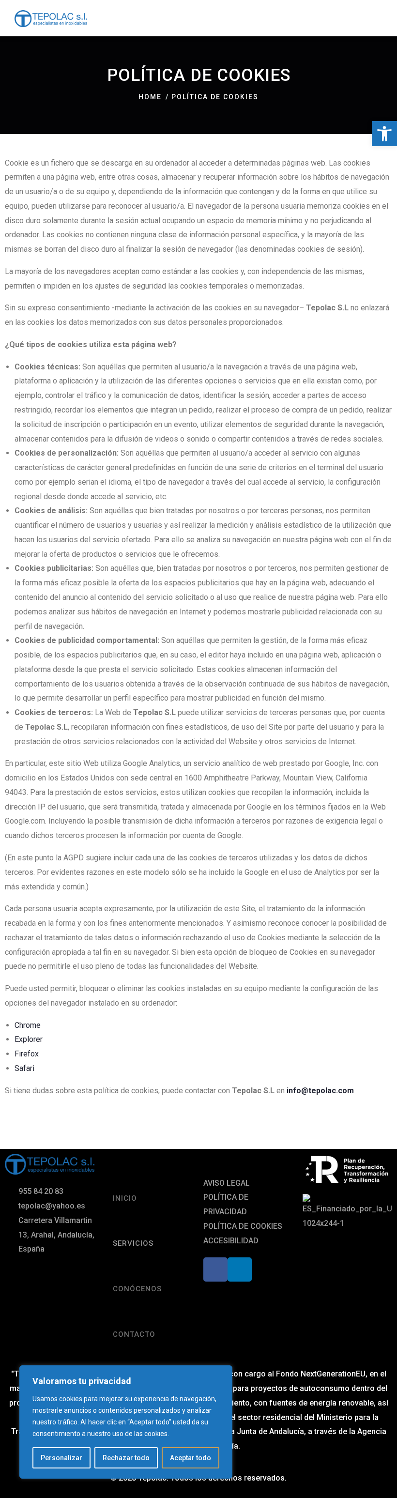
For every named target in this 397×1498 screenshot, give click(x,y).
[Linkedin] (240, 1269)
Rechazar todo (126, 1458)
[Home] (49, 1164)
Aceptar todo (190, 1458)
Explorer (29, 1039)
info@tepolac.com (320, 1090)
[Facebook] (215, 1269)
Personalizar (61, 1458)
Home (150, 97)
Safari (24, 1068)
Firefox (27, 1053)
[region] (125, 1422)
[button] (384, 133)
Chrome (28, 1025)
